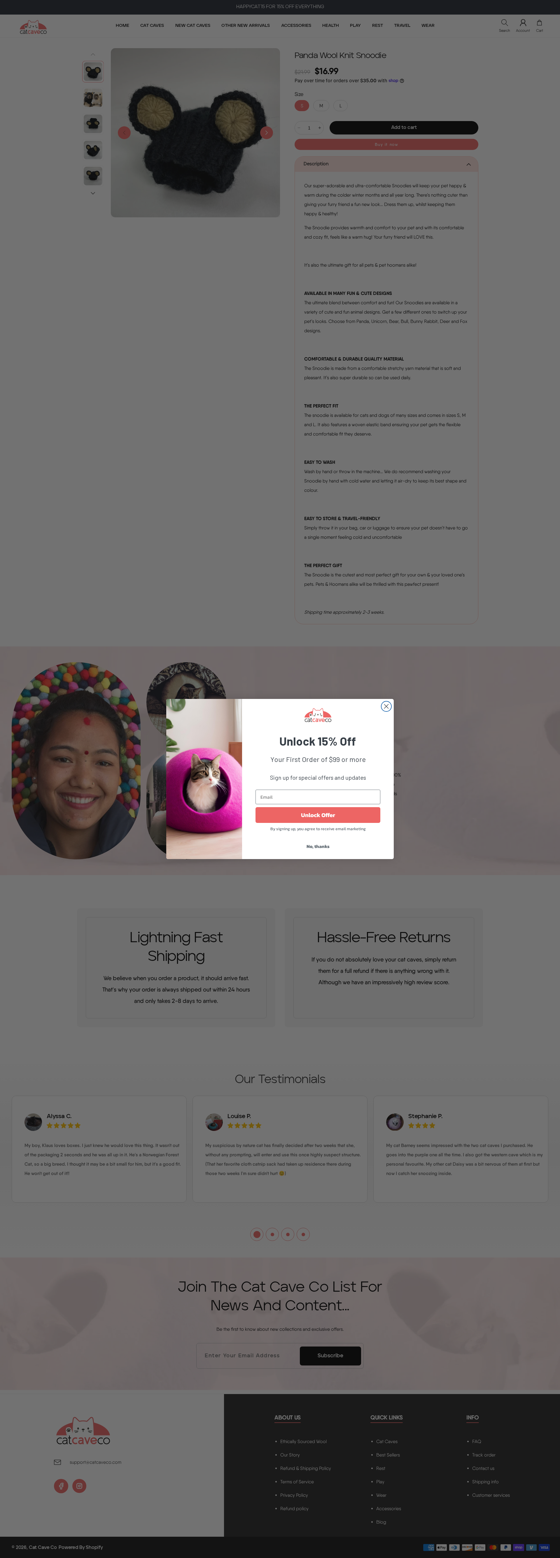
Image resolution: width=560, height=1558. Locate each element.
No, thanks (318, 846)
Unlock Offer (318, 815)
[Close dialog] (386, 706)
